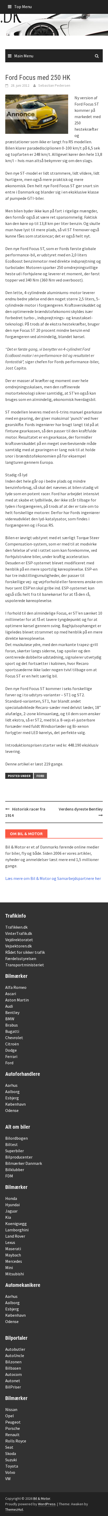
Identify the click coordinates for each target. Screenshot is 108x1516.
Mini (9, 1267)
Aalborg (12, 1091)
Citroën (12, 1043)
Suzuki (11, 1459)
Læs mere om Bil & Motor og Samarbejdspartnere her (53, 878)
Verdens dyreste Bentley (81, 809)
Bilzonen (13, 1361)
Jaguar (11, 1211)
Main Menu (23, 55)
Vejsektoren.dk (18, 946)
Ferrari (11, 1056)
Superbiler (14, 1150)
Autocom (13, 1374)
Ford (40, 776)
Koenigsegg (16, 1223)
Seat (9, 1447)
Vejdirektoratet (19, 939)
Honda (11, 1198)
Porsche (12, 1428)
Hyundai (12, 1204)
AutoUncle (14, 1355)
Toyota (11, 1466)
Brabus (11, 1025)
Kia (8, 1217)
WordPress (47, 1504)
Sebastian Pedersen (54, 85)
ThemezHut (14, 1509)
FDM (9, 1175)
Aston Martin (17, 999)
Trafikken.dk (16, 927)
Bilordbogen (16, 1138)
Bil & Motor (41, 1498)
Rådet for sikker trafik (25, 952)
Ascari (10, 993)
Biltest (11, 1144)
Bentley (12, 1012)
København (15, 1104)
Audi (9, 1006)
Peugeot (13, 1422)
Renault (12, 1434)
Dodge (11, 1050)
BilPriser (13, 1387)
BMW (9, 1018)
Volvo (10, 1472)
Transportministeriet (24, 964)
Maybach (13, 1255)
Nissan (11, 1409)
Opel (9, 1415)
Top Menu (23, 6)
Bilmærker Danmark (23, 1163)
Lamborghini (17, 1229)
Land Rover (15, 1236)
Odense (12, 1110)
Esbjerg (12, 1097)
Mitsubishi (14, 1273)
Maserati (13, 1248)
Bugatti (12, 1031)
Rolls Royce (15, 1440)
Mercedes (13, 1261)
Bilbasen (13, 1368)
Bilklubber (14, 1169)
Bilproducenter (19, 1157)
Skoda (10, 1453)
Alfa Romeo (15, 987)
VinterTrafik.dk (18, 933)
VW (8, 1478)
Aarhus (11, 1085)
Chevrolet (14, 1037)
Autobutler (15, 1349)
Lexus (10, 1242)
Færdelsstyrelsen (20, 958)
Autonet (12, 1380)
